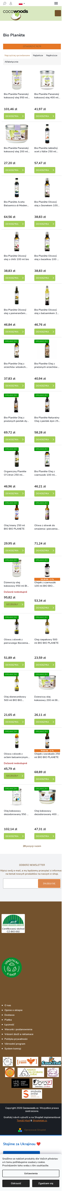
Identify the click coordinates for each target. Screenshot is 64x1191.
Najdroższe (51, 55)
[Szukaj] (5, 3)
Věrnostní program (15, 1043)
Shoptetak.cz (40, 1120)
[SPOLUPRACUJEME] (27, 1061)
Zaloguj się (49, 883)
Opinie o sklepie (14, 1010)
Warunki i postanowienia (18, 1029)
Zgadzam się (45, 1183)
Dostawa (9, 1015)
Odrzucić (16, 1183)
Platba (8, 1019)
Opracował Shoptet (35, 1129)
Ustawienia (31, 1173)
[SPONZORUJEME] (9, 1072)
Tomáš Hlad (23, 1120)
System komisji (13, 1048)
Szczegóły (12, 604)
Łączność (9, 1024)
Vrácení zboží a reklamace (19, 1034)
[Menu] (56, 3)
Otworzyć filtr (32, 46)
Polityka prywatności (16, 1039)
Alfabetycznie (11, 61)
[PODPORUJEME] (8, 1061)
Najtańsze (38, 55)
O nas (8, 1005)
